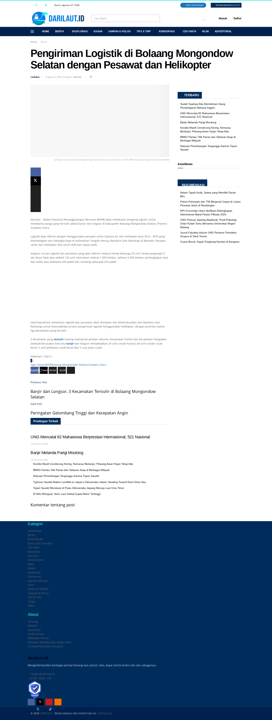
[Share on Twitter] (36, 180)
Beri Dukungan (194, 5)
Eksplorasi (80, 31)
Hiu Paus (33, 555)
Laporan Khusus (38, 580)
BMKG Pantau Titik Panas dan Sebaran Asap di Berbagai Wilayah (71, 470)
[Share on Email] (36, 198)
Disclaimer (34, 630)
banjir (70, 343)
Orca (31, 585)
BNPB (48, 364)
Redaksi (32, 625)
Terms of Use (36, 634)
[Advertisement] (100, 294)
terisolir (59, 339)
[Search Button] (156, 18)
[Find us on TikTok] (46, 5)
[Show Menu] (32, 31)
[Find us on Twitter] (36, 5)
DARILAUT (46, 713)
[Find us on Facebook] (32, 5)
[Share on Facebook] (36, 172)
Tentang (33, 621)
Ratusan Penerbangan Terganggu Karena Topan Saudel (66, 475)
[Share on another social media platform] (36, 207)
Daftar (237, 18)
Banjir (41, 364)
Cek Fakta (189, 31)
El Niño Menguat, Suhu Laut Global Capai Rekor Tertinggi (66, 493)
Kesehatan (34, 572)
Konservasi (167, 31)
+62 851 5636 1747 (39, 678)
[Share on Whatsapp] (36, 189)
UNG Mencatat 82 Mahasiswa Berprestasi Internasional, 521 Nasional (90, 437)
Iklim (205, 31)
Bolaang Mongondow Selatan (70, 364)
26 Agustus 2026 (39, 443)
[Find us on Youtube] (41, 5)
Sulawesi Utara (97, 364)
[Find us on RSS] (51, 5)
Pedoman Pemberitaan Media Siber (50, 642)
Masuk (222, 18)
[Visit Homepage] (59, 18)
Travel (31, 601)
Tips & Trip (144, 31)
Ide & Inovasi (36, 560)
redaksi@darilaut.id (227, 5)
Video (31, 605)
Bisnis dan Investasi (40, 543)
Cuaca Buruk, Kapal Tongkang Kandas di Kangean (209, 241)
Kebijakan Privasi (38, 638)
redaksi (35, 77)
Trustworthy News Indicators (45, 646)
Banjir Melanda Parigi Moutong (57, 452)
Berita (59, 31)
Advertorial (223, 31)
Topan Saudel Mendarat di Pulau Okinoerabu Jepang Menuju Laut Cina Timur (78, 487)
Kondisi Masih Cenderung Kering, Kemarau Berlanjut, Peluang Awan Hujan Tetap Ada (83, 463)
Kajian (98, 31)
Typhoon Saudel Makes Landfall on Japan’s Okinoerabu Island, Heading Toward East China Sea (89, 482)
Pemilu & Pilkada (38, 589)
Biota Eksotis (35, 539)
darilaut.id (105, 713)
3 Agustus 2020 (53, 77)
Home (45, 31)
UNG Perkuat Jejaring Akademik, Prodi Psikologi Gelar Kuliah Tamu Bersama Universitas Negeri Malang (208, 223)
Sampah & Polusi (119, 31)
